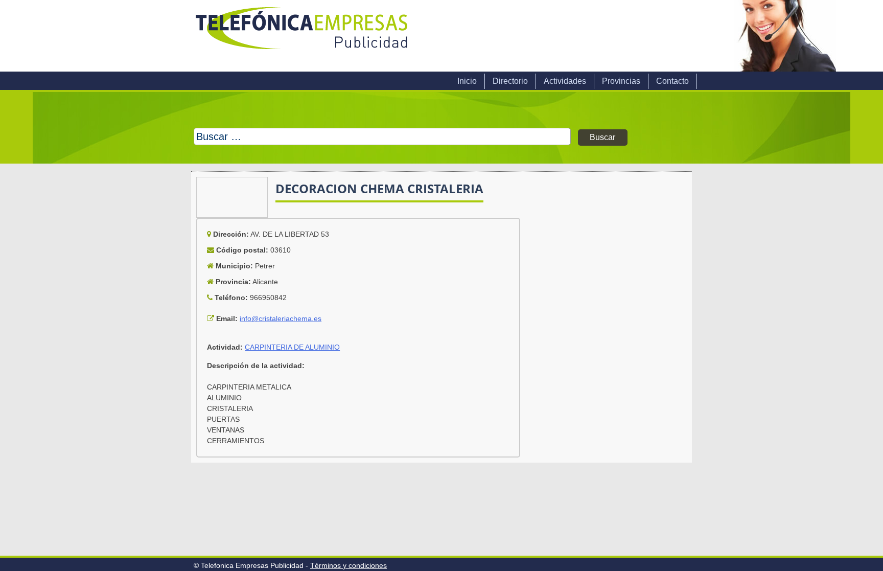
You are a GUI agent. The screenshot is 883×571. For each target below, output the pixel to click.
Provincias (621, 81)
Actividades (565, 81)
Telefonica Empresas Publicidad (302, 36)
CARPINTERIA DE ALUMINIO (292, 347)
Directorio (510, 81)
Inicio (467, 81)
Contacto (672, 81)
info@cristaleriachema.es (280, 318)
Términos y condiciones (348, 565)
